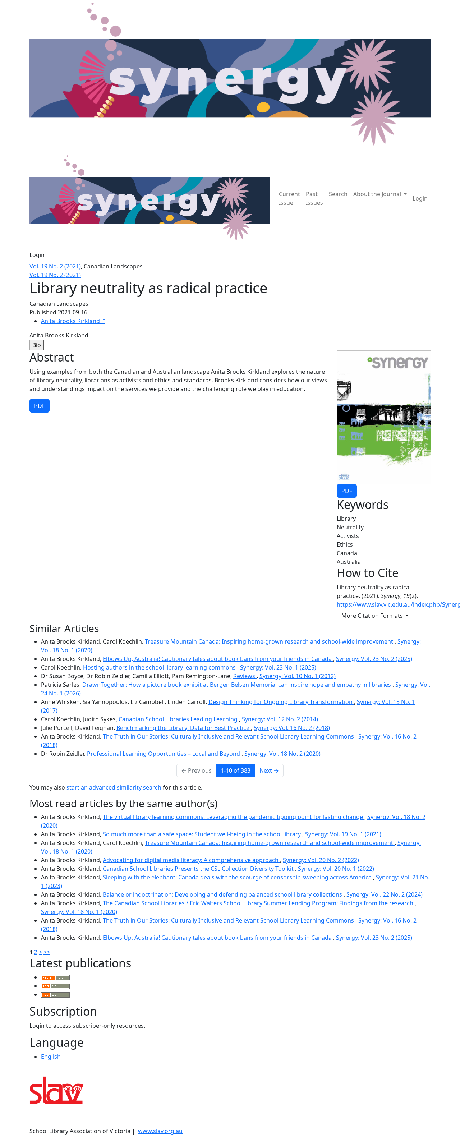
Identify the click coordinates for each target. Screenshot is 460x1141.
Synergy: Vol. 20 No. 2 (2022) (321, 860)
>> (46, 952)
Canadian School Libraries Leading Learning (179, 719)
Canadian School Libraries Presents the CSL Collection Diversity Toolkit (199, 869)
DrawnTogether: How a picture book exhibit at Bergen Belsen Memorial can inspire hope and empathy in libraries (237, 685)
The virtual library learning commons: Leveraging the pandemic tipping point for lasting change (233, 817)
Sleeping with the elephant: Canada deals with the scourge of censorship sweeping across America (238, 877)
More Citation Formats (372, 616)
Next (269, 770)
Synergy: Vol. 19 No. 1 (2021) (343, 834)
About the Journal (377, 194)
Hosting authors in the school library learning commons (160, 667)
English (51, 1057)
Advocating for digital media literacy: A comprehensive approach (191, 860)
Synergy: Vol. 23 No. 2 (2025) (374, 659)
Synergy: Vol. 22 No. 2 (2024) (384, 894)
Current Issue (289, 198)
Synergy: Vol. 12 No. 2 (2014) (280, 719)
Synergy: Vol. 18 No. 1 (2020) (79, 912)
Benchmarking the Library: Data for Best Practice (183, 728)
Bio (36, 345)
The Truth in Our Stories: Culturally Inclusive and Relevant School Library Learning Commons (229, 736)
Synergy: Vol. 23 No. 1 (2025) (278, 667)
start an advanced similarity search (113, 787)
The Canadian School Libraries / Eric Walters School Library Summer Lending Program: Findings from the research (259, 903)
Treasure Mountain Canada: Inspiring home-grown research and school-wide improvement (270, 641)
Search (338, 194)
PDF (346, 491)
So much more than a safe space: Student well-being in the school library (202, 834)
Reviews (245, 676)
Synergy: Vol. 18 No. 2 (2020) (282, 754)
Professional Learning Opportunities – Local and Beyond (164, 754)
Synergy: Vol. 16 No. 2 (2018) (292, 728)
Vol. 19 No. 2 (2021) (55, 266)
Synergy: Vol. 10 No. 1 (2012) (297, 676)
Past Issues (314, 198)
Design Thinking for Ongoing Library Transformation (281, 702)
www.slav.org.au (160, 1131)
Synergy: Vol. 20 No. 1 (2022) (336, 869)
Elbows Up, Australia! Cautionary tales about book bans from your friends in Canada (218, 659)
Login (420, 198)
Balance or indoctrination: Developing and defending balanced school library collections (223, 894)
